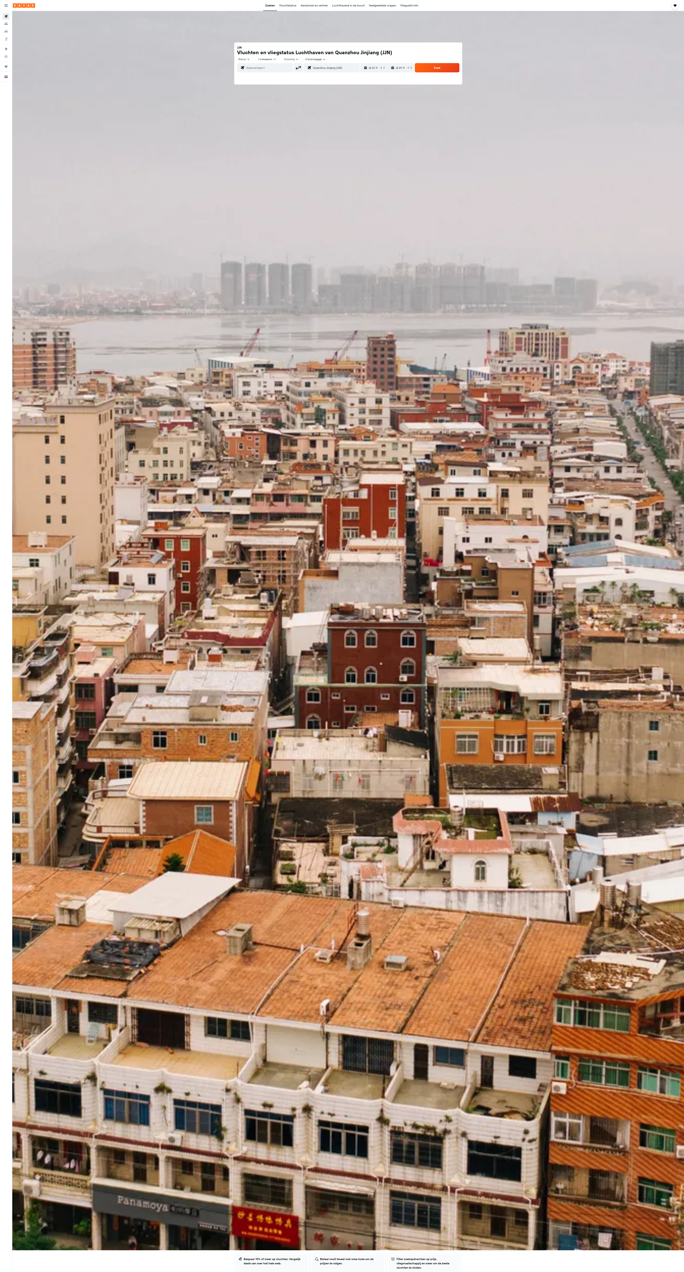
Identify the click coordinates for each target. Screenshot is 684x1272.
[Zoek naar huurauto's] (6, 31)
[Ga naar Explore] (6, 49)
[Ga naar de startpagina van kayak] (24, 5)
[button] (6, 5)
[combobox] (244, 59)
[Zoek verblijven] (6, 23)
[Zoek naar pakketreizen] (6, 38)
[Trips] (6, 66)
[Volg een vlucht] (6, 56)
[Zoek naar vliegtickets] (6, 16)
